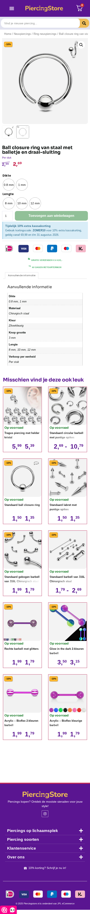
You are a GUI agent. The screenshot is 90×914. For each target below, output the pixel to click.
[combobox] (40, 23)
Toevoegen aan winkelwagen (51, 215)
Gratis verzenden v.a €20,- (46, 260)
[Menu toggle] (12, 8)
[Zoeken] (81, 23)
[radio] (8, 184)
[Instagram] (45, 813)
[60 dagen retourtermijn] (30, 266)
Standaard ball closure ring (22, 504)
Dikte (7, 175)
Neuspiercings (22, 33)
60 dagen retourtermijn (46, 267)
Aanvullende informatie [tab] (21, 275)
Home (7, 33)
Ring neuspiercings (45, 33)
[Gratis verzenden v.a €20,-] (29, 259)
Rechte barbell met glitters (21, 648)
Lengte (8, 194)
